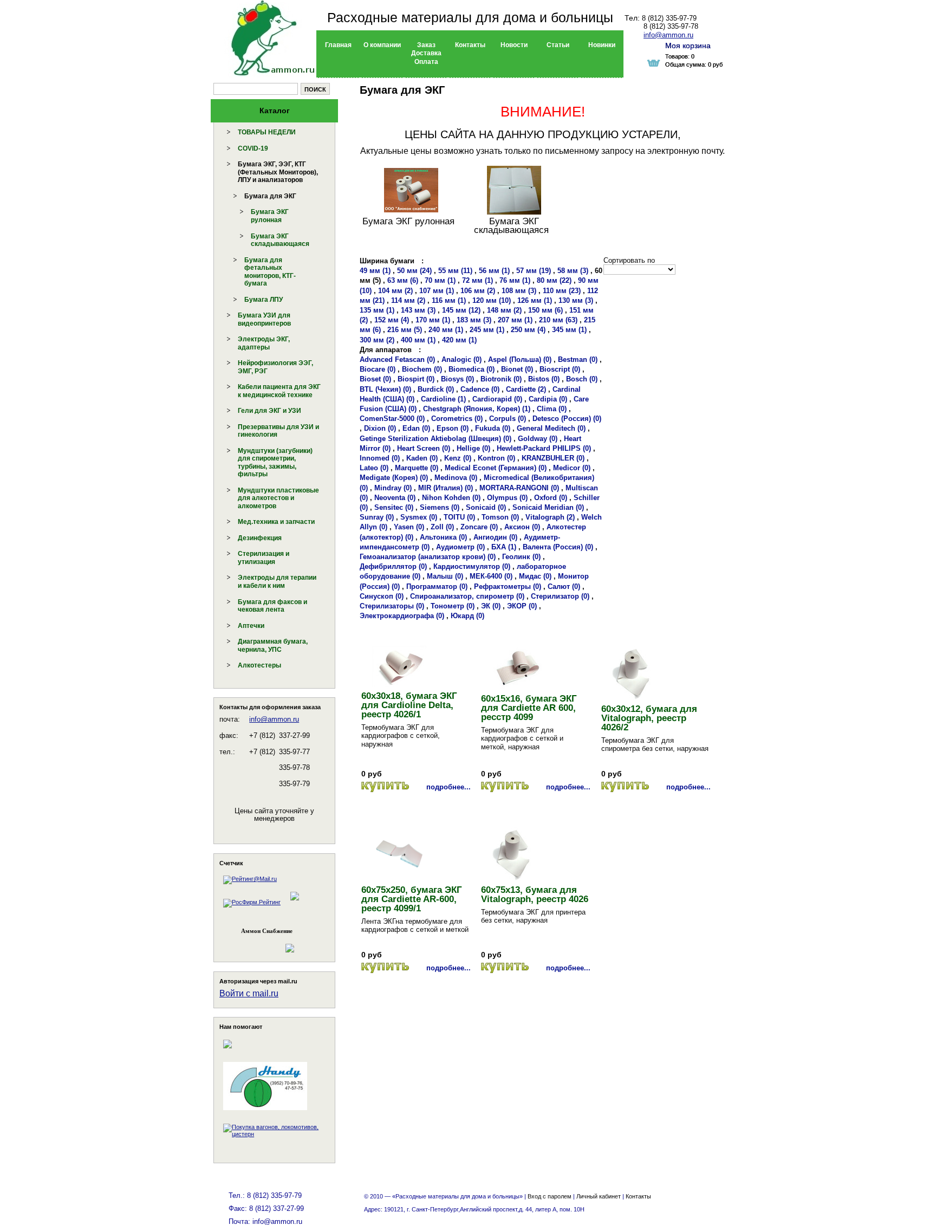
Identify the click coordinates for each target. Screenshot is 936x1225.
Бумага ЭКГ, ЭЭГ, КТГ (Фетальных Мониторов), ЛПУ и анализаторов (278, 172)
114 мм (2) (408, 300)
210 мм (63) (558, 320)
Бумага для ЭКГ (270, 196)
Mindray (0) (393, 488)
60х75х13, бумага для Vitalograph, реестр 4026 (534, 894)
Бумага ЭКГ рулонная (270, 216)
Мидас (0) (535, 576)
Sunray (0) (377, 517)
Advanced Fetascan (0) (397, 359)
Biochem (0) (422, 369)
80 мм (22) (554, 280)
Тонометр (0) (452, 606)
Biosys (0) (457, 379)
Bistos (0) (544, 379)
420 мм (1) (459, 340)
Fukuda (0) (492, 428)
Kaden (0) (422, 458)
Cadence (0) (479, 389)
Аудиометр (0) (460, 547)
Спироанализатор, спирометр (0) (467, 596)
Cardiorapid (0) (497, 399)
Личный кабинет (598, 1196)
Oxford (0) (550, 498)
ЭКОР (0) (522, 606)
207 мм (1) (515, 320)
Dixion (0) (380, 428)
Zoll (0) (442, 527)
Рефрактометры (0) (507, 586)
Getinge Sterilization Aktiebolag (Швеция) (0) (435, 439)
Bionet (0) (517, 369)
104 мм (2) (395, 291)
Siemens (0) (439, 507)
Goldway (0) (537, 439)
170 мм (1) (432, 320)
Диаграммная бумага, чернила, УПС (273, 645)
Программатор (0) (436, 586)
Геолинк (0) (521, 557)
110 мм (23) (562, 291)
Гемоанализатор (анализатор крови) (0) (428, 557)
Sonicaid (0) (486, 507)
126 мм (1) (534, 300)
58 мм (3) (572, 271)
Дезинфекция (260, 538)
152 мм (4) (391, 320)
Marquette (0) (416, 468)
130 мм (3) (575, 300)
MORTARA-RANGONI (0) (519, 488)
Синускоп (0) (382, 596)
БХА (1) (503, 547)
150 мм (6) (545, 310)
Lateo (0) (374, 468)
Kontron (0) (496, 458)
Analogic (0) (461, 359)
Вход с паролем (549, 1196)
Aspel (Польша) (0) (519, 359)
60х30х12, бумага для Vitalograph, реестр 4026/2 (649, 718)
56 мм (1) (494, 271)
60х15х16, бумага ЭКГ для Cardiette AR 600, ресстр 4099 (529, 707)
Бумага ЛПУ (263, 299)
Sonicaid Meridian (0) (548, 507)
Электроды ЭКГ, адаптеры (264, 343)
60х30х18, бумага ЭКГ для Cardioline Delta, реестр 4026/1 (409, 705)
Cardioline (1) (443, 399)
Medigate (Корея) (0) (394, 478)
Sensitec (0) (393, 507)
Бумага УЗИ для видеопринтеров (264, 319)
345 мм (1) (569, 330)
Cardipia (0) (548, 399)
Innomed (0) (380, 458)
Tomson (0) (500, 517)
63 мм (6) (402, 280)
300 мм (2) (377, 340)
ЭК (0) (490, 606)
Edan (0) (416, 428)
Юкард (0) (467, 616)
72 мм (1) (477, 280)
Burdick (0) (436, 389)
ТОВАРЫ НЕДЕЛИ (267, 132)
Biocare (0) (377, 369)
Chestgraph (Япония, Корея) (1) (476, 409)
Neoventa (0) (394, 498)
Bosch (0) (581, 379)
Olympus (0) (507, 498)
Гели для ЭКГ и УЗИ (269, 410)
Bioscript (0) (560, 369)
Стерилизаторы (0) (392, 606)
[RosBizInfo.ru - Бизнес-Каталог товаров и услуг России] (259, 943)
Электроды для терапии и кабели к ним (277, 581)
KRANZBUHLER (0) (553, 458)
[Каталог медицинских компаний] (294, 902)
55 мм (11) (455, 271)
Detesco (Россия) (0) (566, 418)
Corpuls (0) (507, 418)
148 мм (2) (504, 310)
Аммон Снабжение (266, 931)
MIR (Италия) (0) (445, 488)
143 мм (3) (418, 310)
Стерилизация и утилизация (263, 558)
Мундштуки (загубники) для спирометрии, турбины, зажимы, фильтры (275, 462)
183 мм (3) (474, 320)
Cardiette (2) (526, 389)
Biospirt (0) (416, 379)
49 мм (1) (375, 271)
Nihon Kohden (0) (451, 498)
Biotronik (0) (501, 379)
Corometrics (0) (457, 418)
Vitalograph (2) (550, 517)
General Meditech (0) (551, 428)
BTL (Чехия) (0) (385, 389)
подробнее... (448, 787)
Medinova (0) (455, 478)
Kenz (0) (457, 458)
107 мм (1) (436, 291)
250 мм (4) (528, 330)
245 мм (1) (487, 330)
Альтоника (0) (443, 537)
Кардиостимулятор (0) (471, 566)
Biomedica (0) (471, 369)
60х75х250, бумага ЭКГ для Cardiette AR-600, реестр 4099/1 (411, 899)
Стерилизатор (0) (560, 596)
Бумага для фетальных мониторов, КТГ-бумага (270, 272)
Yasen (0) (409, 527)
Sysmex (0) (418, 517)
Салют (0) (564, 586)
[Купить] (385, 787)
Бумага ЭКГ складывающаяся (280, 240)
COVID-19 (253, 148)
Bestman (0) (577, 359)
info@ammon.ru (274, 719)
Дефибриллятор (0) (393, 566)
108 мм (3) (519, 291)
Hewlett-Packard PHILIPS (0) (544, 448)
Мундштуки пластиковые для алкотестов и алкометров (278, 498)
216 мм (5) (404, 330)
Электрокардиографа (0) (402, 616)
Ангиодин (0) (495, 537)
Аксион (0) (522, 527)
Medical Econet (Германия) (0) (496, 468)
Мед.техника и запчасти (276, 522)
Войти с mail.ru (248, 993)
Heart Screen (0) (423, 448)
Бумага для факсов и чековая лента (272, 606)
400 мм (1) (418, 340)
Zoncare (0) (479, 527)
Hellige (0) (473, 448)
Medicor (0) (571, 468)
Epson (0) (453, 428)
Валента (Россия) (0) (558, 547)
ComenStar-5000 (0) (392, 418)
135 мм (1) (377, 310)
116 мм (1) (449, 300)
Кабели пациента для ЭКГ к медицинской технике (279, 391)
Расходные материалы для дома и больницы (470, 17)
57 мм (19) (533, 271)
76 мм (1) (514, 280)
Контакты (638, 1196)
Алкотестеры (259, 665)
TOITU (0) (459, 517)
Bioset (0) (375, 379)
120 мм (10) (491, 300)
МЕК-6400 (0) (491, 576)
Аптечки (251, 626)
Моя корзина (688, 45)
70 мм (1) (440, 280)
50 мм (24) (414, 271)
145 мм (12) (461, 310)
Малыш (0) (445, 576)
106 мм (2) (477, 291)
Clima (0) (552, 409)
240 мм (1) (445, 330)
